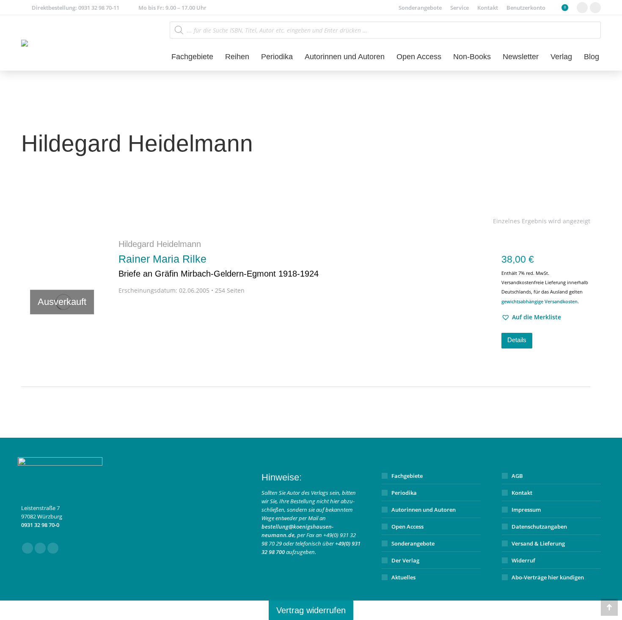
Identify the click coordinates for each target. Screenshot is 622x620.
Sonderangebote (413, 543)
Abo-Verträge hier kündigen (548, 577)
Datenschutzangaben (539, 526)
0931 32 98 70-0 (40, 525)
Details (516, 339)
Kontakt (522, 493)
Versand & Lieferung (538, 543)
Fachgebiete (407, 476)
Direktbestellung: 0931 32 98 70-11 (75, 7)
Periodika (404, 493)
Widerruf (523, 560)
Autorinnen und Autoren (423, 509)
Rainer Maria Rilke (218, 265)
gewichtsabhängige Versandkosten (539, 301)
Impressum (526, 509)
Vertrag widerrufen (311, 610)
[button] (531, 317)
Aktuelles (403, 577)
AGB (517, 476)
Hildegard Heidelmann (159, 244)
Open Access (407, 526)
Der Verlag (405, 560)
